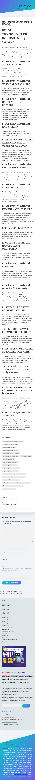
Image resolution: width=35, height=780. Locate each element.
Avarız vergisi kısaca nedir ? (7, 623)
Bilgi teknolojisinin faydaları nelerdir (10, 471)
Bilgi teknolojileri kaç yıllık (8, 459)
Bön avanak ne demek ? (7, 608)
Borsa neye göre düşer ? (7, 627)
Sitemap (19, 593)
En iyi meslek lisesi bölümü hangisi (10, 482)
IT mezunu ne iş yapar (25, 482)
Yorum (3, 526)
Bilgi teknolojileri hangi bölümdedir (10, 456)
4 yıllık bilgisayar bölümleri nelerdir (10, 444)
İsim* (3, 545)
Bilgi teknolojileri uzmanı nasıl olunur (11, 468)
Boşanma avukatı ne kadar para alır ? (9, 619)
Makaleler (8, 437)
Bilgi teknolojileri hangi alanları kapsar (11, 453)
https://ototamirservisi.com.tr (8, 593)
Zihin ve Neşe (25, 5)
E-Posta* (4, 552)
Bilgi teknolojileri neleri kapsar (9, 465)
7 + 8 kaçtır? (5, 574)
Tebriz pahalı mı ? (5, 635)
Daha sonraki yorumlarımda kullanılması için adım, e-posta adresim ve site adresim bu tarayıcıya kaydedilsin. (17, 569)
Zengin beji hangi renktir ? (7, 612)
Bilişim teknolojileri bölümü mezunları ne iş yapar (13, 476)
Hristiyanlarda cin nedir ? (7, 604)
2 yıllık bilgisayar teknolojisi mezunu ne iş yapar (13, 441)
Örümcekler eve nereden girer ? (8, 631)
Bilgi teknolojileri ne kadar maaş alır (10, 462)
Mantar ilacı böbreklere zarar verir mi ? (10, 639)
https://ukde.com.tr (18, 591)
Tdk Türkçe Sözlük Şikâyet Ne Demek (9, 719)
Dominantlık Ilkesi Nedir (7, 714)
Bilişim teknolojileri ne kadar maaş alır (11, 479)
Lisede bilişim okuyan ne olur (9, 488)
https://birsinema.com (6, 591)
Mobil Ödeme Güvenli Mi (9, 499)
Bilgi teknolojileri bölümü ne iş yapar (11, 450)
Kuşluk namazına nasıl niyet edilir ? (9, 615)
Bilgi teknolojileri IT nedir (26, 456)
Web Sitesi (4, 559)
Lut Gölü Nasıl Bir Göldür (9, 504)
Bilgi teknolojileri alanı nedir (9, 447)
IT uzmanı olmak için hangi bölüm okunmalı (12, 485)
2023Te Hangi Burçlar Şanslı (8, 724)
